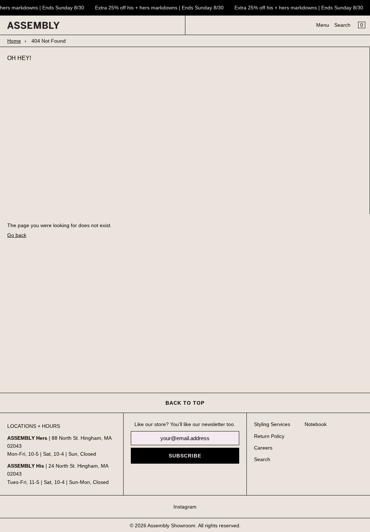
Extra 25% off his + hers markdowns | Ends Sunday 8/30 (158, 7)
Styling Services (272, 424)
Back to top (185, 403)
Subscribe (185, 456)
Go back (16, 235)
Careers (263, 448)
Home (14, 41)
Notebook (316, 424)
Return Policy (269, 436)
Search (342, 25)
